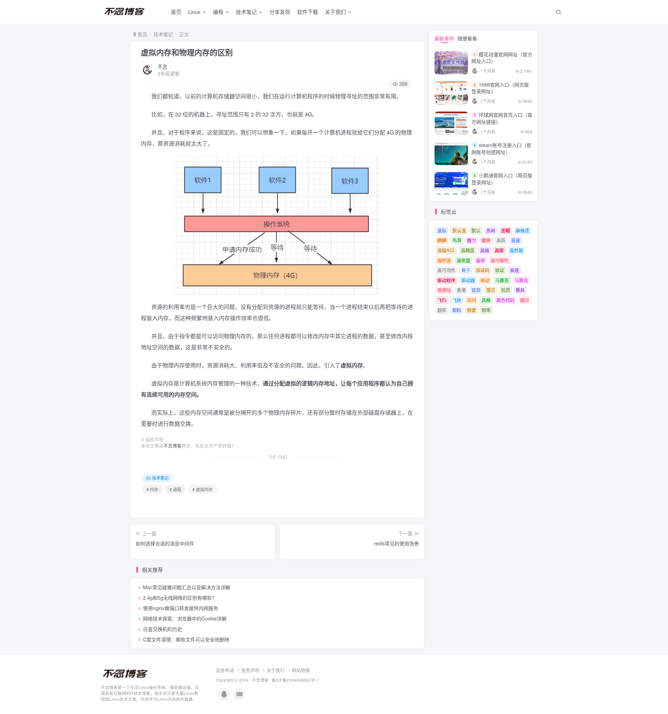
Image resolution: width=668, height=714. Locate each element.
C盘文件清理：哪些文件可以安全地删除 (186, 639)
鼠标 (441, 230)
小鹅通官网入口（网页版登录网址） (501, 179)
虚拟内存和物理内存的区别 (187, 52)
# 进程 (175, 489)
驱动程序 (446, 280)
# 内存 (152, 489)
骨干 (465, 270)
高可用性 (446, 270)
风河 (471, 300)
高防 (501, 240)
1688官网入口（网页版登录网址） (500, 88)
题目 (524, 300)
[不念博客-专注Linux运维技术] (125, 673)
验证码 (483, 270)
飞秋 (456, 300)
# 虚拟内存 (202, 489)
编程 (218, 11)
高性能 (516, 250)
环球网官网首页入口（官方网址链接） (501, 118)
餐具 (520, 289)
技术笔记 (246, 11)
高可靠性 (500, 260)
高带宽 (444, 260)
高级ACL (446, 250)
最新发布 (444, 38)
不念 (162, 66)
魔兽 (486, 240)
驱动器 (468, 280)
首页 (176, 11)
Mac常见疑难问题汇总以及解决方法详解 (186, 587)
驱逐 (514, 270)
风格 (486, 300)
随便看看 (467, 38)
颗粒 (456, 310)
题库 (441, 310)
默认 (475, 230)
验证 (499, 270)
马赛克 (502, 280)
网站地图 (301, 670)
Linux (194, 11)
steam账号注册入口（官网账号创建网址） (501, 148)
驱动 (485, 280)
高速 (515, 240)
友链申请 (225, 670)
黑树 (490, 230)
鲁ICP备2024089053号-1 (295, 680)
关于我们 (276, 670)
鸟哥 (456, 240)
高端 (484, 250)
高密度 (463, 260)
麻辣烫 (522, 230)
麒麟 (441, 240)
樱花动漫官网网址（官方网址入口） (501, 58)
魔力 (471, 240)
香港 (461, 289)
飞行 (441, 300)
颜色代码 (505, 300)
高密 (480, 260)
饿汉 (490, 289)
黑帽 (505, 230)
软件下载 (307, 11)
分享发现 (279, 11)
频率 (486, 310)
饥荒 (505, 289)
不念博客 (173, 446)
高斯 (499, 250)
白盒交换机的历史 (162, 628)
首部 (475, 289)
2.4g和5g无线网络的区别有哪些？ (180, 597)
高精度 (468, 250)
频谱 (471, 310)
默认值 (459, 230)
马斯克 (521, 280)
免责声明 (250, 670)
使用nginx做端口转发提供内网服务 (180, 608)
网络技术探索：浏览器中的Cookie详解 (184, 618)
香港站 (444, 289)
